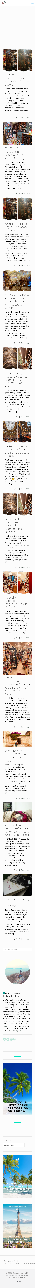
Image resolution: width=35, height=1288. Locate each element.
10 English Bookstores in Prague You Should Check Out (16, 602)
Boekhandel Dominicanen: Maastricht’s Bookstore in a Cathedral (13, 525)
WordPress (22, 1278)
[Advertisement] (17, 27)
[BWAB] (3, 2)
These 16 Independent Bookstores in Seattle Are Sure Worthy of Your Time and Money (17, 686)
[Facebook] (15, 1281)
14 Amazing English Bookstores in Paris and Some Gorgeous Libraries (17, 450)
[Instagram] (20, 1281)
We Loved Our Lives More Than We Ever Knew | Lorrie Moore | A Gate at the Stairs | (17, 829)
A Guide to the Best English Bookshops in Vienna (16, 227)
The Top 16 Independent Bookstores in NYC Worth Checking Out (17, 153)
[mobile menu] (32, 2)
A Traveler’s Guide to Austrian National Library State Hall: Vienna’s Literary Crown (17, 301)
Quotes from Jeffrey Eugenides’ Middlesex (17, 903)
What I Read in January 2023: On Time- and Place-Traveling (15, 755)
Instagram (17, 1031)
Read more (26, 118)
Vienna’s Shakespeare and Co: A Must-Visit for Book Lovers (17, 79)
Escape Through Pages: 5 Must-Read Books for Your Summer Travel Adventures (17, 380)
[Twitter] (17, 1281)
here (5, 1026)
